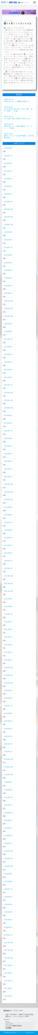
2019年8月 (8, 790)
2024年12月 (8, 301)
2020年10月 (8, 683)
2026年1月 (8, 201)
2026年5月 (8, 171)
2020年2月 (8, 744)
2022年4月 (8, 545)
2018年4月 (8, 912)
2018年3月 (8, 919)
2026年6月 (8, 163)
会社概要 (8, 1028)
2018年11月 (8, 858)
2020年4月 (8, 729)
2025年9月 (8, 232)
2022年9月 (8, 507)
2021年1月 (8, 660)
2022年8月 (8, 515)
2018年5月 (8, 904)
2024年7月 (8, 339)
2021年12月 (8, 576)
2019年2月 (8, 835)
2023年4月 (8, 454)
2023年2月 (8, 469)
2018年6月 (8, 897)
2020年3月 (8, 736)
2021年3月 (8, 645)
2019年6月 (8, 805)
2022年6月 (8, 530)
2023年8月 (8, 423)
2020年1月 (8, 751)
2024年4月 (8, 362)
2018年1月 (8, 935)
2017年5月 (8, 996)
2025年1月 (8, 293)
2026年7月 (8, 156)
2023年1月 (8, 476)
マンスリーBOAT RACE (13, 1026)
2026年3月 (8, 186)
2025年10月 (8, 224)
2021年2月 (8, 652)
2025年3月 (8, 278)
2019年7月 (8, 797)
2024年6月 (8, 347)
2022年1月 (8, 568)
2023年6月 (8, 438)
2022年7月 (8, 522)
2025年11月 (8, 217)
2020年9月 (8, 690)
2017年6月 (8, 988)
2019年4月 (8, 820)
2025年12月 (8, 209)
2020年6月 (8, 713)
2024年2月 (8, 377)
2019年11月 (8, 767)
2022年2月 (8, 560)
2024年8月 (8, 331)
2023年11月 (8, 400)
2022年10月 (8, 499)
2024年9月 (8, 324)
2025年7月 (8, 247)
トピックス (9, 1024)
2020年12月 (8, 667)
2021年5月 (8, 629)
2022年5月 (8, 538)
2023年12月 (8, 392)
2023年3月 (8, 461)
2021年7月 (8, 614)
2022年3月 (8, 553)
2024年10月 (8, 316)
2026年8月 (8, 148)
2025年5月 (8, 263)
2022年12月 (8, 484)
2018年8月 (8, 881)
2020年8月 (8, 698)
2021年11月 (8, 583)
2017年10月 (8, 958)
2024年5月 (8, 354)
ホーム (7, 1022)
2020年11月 (8, 675)
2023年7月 (8, 431)
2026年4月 (8, 178)
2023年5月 (8, 446)
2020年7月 (8, 706)
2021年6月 (8, 622)
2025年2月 (8, 285)
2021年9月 (8, 599)
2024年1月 (8, 385)
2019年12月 (8, 759)
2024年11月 (8, 308)
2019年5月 (8, 813)
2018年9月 (8, 874)
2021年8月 (8, 606)
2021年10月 (8, 591)
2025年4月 (8, 270)
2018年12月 (8, 851)
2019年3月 (8, 828)
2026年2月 (8, 194)
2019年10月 (8, 774)
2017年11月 (8, 950)
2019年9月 (8, 782)
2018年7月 (8, 889)
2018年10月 (8, 866)
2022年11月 (8, 492)
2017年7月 (8, 981)
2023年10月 (8, 408)
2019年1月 (8, 843)
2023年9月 (8, 415)
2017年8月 (8, 973)
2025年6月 (8, 255)
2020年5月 (8, 721)
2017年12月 (8, 942)
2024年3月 (8, 369)
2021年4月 (8, 637)
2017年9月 (8, 965)
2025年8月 (8, 240)
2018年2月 (8, 927)
